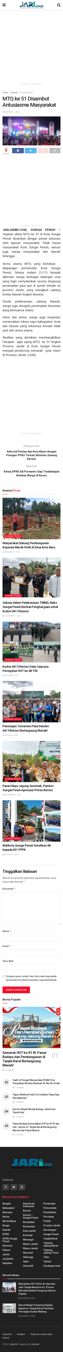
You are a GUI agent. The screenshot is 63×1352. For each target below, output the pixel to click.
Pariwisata (49, 1203)
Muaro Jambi (30, 1244)
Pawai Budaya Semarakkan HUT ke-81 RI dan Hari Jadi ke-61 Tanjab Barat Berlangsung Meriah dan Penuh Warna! (36, 1127)
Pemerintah (49, 1208)
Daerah (14, 92)
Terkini (47, 1261)
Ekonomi (7, 1245)
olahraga (28, 1257)
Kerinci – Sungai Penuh (30, 1216)
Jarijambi (8, 1258)
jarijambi (14, 1344)
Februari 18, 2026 (11, 552)
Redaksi (21, 1334)
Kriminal (27, 1235)
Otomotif (28, 1266)
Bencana (7, 1212)
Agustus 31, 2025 (11, 854)
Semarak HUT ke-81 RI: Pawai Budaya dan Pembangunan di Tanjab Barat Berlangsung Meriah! (24, 1059)
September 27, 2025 (12, 795)
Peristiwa (48, 1216)
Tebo (46, 1257)
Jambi (6, 1254)
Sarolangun (49, 1229)
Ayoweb (35, 1344)
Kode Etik (7, 1334)
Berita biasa (9, 1221)
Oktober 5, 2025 (11, 675)
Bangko (7, 1203)
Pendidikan (49, 1212)
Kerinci (27, 1210)
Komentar (9, 888)
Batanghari (9, 1208)
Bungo (6, 1225)
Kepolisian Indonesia (29, 1205)
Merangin (28, 1239)
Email (7, 946)
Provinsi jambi (51, 1225)
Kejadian (7, 1263)
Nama (7, 931)
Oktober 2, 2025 (11, 735)
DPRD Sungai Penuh (10, 1240)
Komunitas (29, 1226)
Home (5, 92)
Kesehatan (29, 1222)
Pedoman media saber (41, 1334)
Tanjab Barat (50, 1238)
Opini (26, 1261)
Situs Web (8, 961)
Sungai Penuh (26, 92)
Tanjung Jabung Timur (51, 1251)
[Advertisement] (31, 45)
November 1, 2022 (11, 112)
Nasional (28, 1252)
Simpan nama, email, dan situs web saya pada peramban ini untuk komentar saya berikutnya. (31, 978)
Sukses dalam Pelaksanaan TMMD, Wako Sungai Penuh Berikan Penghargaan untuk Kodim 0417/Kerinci (30, 607)
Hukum (6, 1250)
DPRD (6, 1234)
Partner (6, 1338)
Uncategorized (51, 1266)
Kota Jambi (29, 1231)
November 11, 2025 (12, 616)
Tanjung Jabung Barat (50, 1244)
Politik (47, 1221)
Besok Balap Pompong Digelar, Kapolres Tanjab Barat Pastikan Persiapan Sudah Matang (36, 1308)
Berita (6, 1216)
